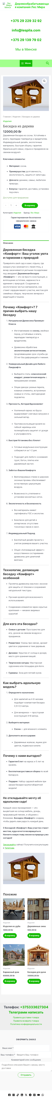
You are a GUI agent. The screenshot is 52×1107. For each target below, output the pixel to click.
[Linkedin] (22, 1095)
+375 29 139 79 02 (26, 40)
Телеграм (9, 848)
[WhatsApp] (42, 1095)
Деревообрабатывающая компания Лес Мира (32, 5)
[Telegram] (30, 1095)
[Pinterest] (34, 1095)
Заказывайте (9, 844)
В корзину (30, 205)
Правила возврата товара (26, 1021)
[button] (47, 63)
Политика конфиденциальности (26, 1024)
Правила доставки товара (26, 1017)
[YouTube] (38, 1095)
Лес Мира (34, 213)
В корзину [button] (10, 935)
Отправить (26, 1075)
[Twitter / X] (26, 1095)
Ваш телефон (8, 1055)
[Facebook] (9, 1095)
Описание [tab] (8, 243)
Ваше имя (7, 1048)
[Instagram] (13, 1095)
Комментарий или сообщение (26, 1060)
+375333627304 (34, 1007)
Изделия (17, 117)
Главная (7, 117)
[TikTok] (18, 1095)
